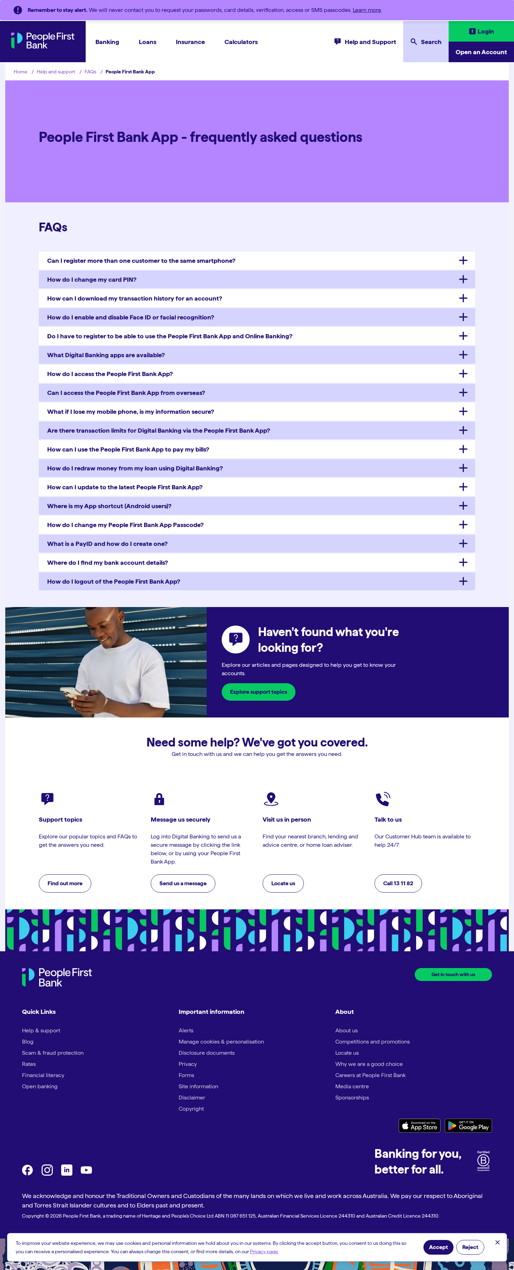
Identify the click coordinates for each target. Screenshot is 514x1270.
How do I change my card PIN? (91, 279)
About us (346, 1030)
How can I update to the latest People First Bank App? (124, 487)
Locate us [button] (283, 883)
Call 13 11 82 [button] (398, 883)
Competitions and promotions (372, 1042)
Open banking (40, 1086)
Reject (470, 1247)
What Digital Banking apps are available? (106, 355)
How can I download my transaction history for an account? (134, 298)
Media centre (352, 1086)
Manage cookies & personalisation (221, 1042)
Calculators (241, 41)
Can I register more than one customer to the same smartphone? (141, 260)
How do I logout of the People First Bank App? (113, 581)
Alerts (186, 1030)
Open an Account (481, 52)
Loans (147, 41)
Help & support (41, 1030)
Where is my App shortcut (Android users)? (109, 506)
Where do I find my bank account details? (107, 562)
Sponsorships (352, 1098)
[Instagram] (47, 1174)
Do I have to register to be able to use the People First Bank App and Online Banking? (169, 336)
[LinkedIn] (66, 1174)
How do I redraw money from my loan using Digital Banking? (135, 468)
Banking (107, 41)
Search (431, 41)
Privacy (188, 1064)
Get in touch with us (453, 974)
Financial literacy (43, 1075)
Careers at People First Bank (370, 1075)
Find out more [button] (65, 883)
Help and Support (370, 41)
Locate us (347, 1053)
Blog (28, 1042)
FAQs (90, 71)
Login (486, 31)
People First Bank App (130, 71)
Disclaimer (192, 1098)
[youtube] (86, 1174)
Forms (186, 1075)
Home (20, 71)
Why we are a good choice (369, 1064)
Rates (29, 1064)
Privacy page (264, 1251)
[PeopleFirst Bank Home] (42, 47)
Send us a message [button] (183, 883)
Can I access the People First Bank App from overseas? (126, 392)
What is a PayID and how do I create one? (107, 543)
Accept (438, 1247)
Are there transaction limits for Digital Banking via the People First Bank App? (158, 430)
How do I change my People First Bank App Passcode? (125, 524)
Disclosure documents (207, 1053)
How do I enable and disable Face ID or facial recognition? (130, 317)
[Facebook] (27, 1174)
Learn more (367, 10)
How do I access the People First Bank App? (110, 373)
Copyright (191, 1109)
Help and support (56, 71)
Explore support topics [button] (258, 692)
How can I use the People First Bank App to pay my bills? (128, 449)
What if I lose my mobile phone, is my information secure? (130, 411)
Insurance (190, 41)
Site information (198, 1086)
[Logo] (57, 978)
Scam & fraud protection (53, 1053)
